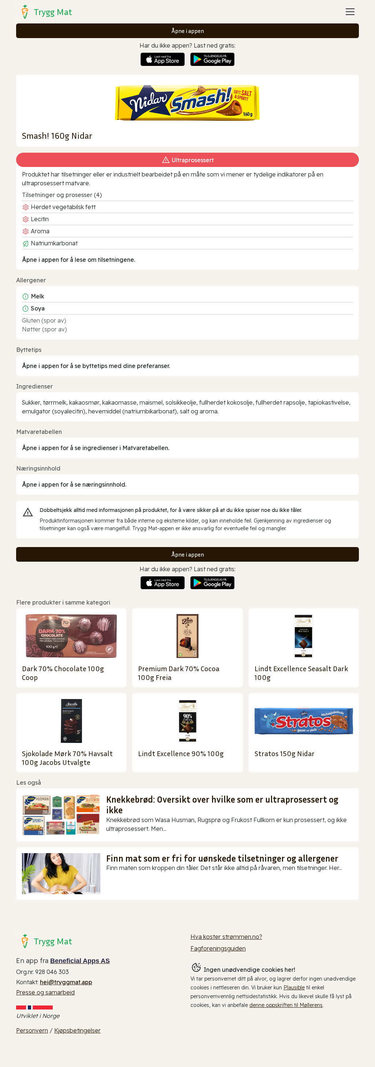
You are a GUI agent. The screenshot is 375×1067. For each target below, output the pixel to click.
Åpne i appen (187, 30)
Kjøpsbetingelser (77, 1030)
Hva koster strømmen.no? (226, 936)
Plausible (294, 987)
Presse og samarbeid (45, 992)
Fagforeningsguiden (218, 948)
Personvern (32, 1030)
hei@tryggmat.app (66, 982)
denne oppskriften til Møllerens (286, 1005)
